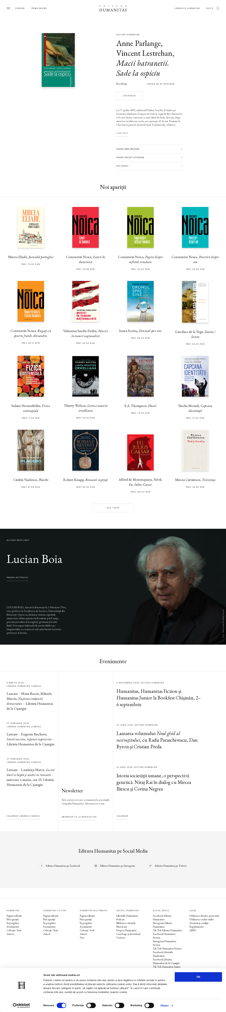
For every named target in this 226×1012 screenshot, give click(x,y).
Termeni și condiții (198, 923)
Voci (82, 937)
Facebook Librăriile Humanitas (163, 954)
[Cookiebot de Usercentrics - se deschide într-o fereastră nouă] (21, 1005)
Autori (10, 934)
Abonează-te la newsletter (79, 817)
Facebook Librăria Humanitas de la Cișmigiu (166, 961)
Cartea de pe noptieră (161, 84)
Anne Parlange (138, 43)
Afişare (164, 1005)
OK (198, 976)
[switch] (91, 1005)
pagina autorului (17, 577)
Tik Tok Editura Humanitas (167, 930)
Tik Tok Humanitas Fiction (167, 948)
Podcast (120, 919)
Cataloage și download (128, 934)
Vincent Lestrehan (144, 53)
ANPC (193, 930)
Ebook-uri (121, 926)
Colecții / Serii (14, 930)
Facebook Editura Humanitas (162, 917)
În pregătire (13, 923)
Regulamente (196, 926)
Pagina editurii (14, 915)
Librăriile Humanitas (187, 8)
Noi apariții (13, 919)
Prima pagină (39, 8)
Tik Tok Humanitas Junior (167, 966)
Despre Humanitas (126, 930)
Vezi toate (113, 508)
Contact (120, 937)
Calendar (122, 816)
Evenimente (13, 926)
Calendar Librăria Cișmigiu (23, 816)
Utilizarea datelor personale (204, 915)
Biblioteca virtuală (125, 923)
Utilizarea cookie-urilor (201, 919)
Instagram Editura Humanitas (162, 924)
